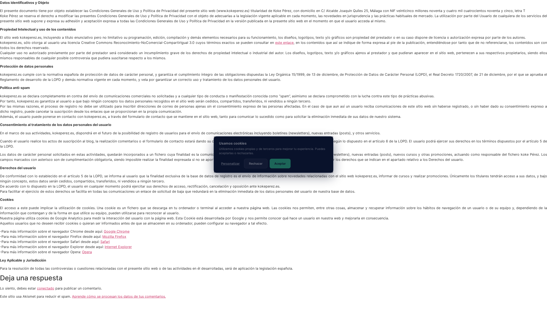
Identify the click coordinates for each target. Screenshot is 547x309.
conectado (45, 288)
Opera (87, 252)
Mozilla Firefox (114, 236)
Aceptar (280, 163)
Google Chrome (116, 231)
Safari (105, 242)
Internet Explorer (118, 247)
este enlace (284, 42)
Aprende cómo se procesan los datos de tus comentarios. (119, 296)
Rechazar (256, 163)
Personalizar (230, 163)
